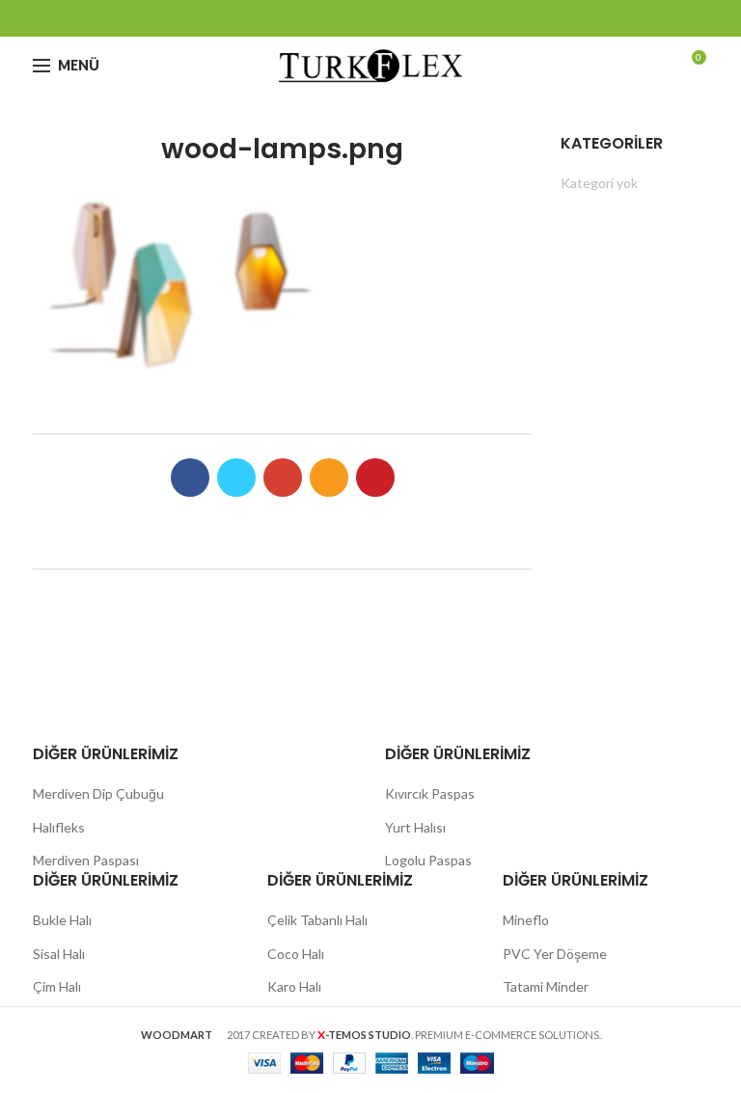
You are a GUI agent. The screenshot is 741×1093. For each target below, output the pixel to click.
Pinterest (443, 18)
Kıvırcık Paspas (430, 793)
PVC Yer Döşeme (555, 953)
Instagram (395, 18)
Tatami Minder (546, 986)
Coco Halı (295, 953)
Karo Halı (294, 986)
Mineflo (526, 920)
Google (347, 18)
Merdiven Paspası (86, 860)
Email (371, 18)
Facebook (299, 18)
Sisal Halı (59, 953)
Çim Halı (57, 986)
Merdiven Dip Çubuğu (98, 793)
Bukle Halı (62, 920)
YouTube (419, 18)
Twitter (323, 18)
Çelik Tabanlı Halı (317, 920)
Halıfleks (59, 827)
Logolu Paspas (428, 860)
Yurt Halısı (415, 827)
